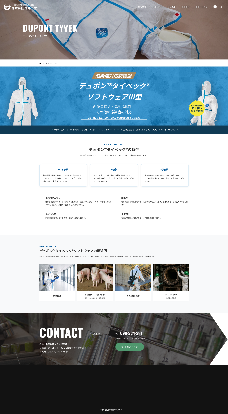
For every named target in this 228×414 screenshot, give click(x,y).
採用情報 (186, 6)
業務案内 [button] (142, 6)
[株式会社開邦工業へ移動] (40, 63)
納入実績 (158, 6)
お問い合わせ (201, 6)
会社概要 (172, 6)
